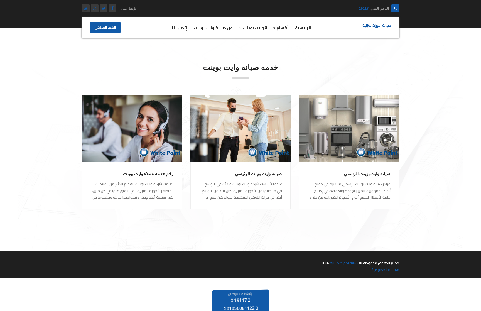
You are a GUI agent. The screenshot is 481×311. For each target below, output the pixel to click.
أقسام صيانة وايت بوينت (265, 27)
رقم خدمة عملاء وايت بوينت (148, 173)
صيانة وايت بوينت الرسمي (367, 173)
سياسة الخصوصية (385, 269)
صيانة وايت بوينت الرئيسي (258, 173)
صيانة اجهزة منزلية (344, 262)
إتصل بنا (179, 27)
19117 (364, 8)
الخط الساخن (105, 27)
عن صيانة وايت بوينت (213, 27)
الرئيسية (303, 27)
